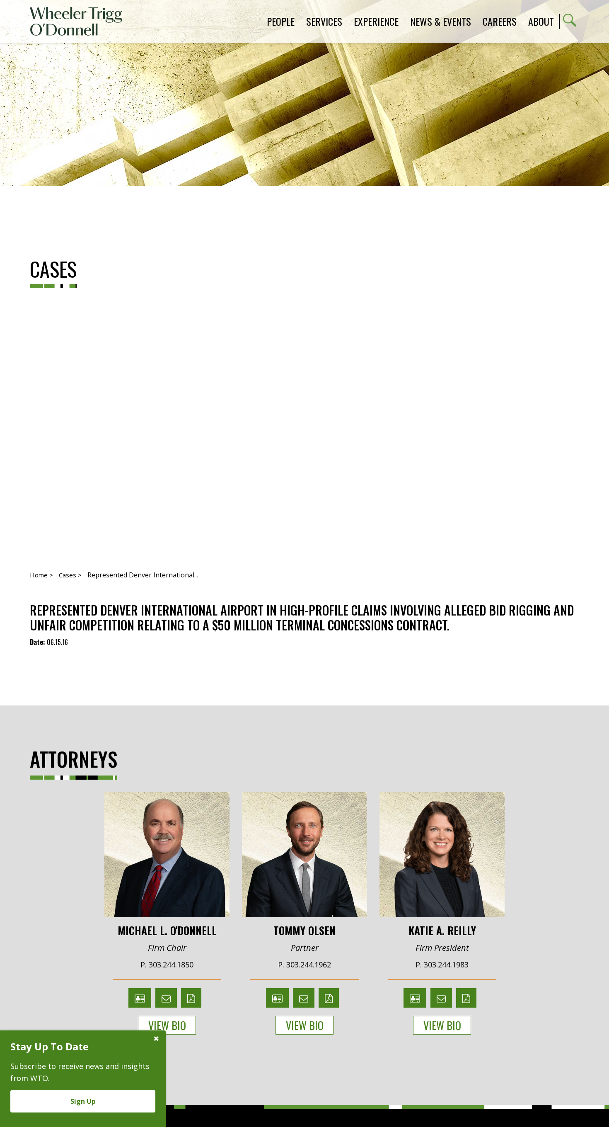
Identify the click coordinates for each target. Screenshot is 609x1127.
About (541, 21)
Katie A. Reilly (442, 929)
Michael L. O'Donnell (167, 929)
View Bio (167, 1025)
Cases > (70, 575)
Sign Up (83, 1101)
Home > (41, 575)
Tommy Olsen (304, 929)
